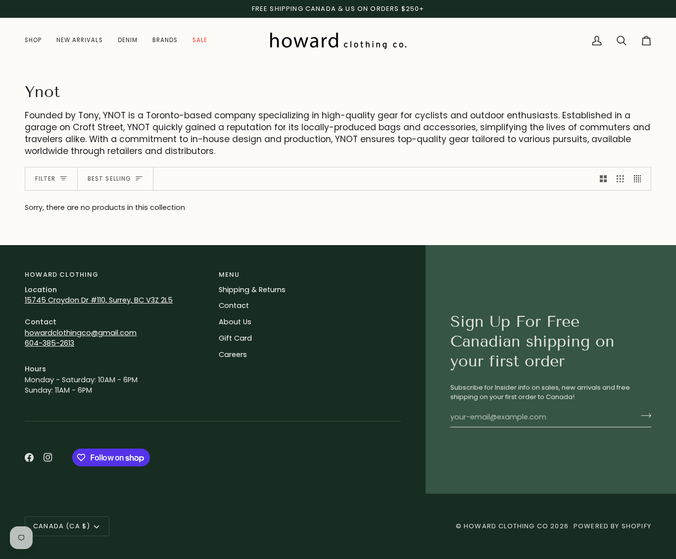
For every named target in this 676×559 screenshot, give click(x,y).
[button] (37, 41)
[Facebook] (29, 457)
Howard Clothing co (506, 526)
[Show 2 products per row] (603, 178)
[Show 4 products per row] (640, 178)
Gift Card (235, 338)
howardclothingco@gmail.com (81, 333)
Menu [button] (229, 274)
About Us (235, 322)
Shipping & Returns (252, 290)
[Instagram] (48, 457)
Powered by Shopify (612, 526)
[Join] (643, 416)
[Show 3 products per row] (620, 178)
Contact (234, 305)
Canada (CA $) (61, 526)
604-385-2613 (49, 343)
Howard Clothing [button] (62, 274)
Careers (233, 354)
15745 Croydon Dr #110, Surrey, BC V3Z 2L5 (99, 300)
